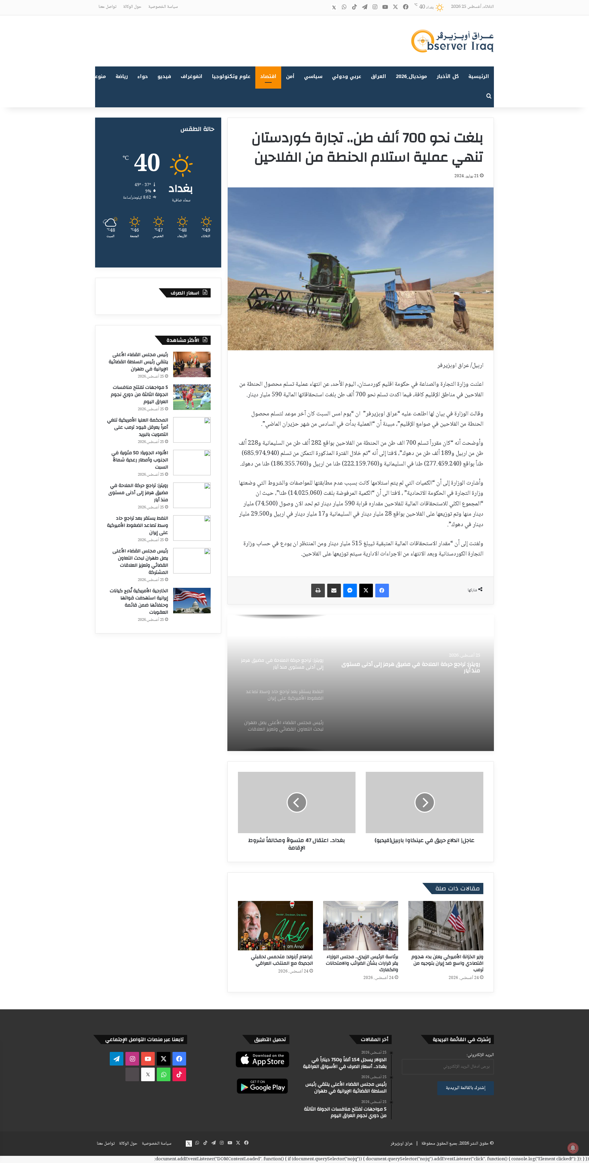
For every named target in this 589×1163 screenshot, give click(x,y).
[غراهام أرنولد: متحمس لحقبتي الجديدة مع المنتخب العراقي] (275, 925)
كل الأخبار (448, 76)
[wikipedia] (324, 7)
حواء (142, 76)
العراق (378, 76)
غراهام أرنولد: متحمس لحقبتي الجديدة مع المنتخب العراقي (282, 960)
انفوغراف (191, 76)
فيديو (164, 76)
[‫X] (366, 590)
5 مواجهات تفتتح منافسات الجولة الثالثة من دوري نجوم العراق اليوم (139, 394)
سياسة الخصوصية (163, 7)
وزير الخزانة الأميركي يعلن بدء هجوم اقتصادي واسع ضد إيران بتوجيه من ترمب (447, 963)
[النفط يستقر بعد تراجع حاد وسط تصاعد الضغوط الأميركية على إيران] (192, 528)
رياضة (122, 76)
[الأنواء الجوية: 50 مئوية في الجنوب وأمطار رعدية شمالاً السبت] (192, 462)
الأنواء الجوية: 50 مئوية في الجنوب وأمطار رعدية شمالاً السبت (139, 460)
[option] (360, 683)
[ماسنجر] (350, 590)
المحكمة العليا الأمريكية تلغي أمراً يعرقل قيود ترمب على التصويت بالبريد (137, 427)
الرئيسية (478, 76)
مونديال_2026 (411, 76)
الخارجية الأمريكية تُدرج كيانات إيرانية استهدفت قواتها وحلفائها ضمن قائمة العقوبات (139, 601)
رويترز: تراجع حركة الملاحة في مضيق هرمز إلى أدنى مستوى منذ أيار (411, 667)
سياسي (313, 76)
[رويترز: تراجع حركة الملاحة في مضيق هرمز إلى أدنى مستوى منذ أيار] (360, 683)
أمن (290, 76)
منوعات (97, 76)
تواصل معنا (107, 7)
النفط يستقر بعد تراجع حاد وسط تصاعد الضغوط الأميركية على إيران (137, 525)
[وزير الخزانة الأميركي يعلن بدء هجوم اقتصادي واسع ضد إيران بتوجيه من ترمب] (445, 925)
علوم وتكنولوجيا (231, 76)
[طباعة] (318, 590)
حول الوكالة (132, 7)
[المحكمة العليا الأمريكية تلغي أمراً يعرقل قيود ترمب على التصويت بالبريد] (192, 430)
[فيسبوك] (382, 590)
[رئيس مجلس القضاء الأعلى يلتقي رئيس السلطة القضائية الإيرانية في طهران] (192, 364)
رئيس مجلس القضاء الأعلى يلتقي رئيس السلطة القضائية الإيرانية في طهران (138, 361)
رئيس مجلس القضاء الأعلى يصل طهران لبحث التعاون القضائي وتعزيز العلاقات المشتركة (140, 562)
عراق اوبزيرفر (402, 1143)
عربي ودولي (346, 76)
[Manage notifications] (573, 1148)
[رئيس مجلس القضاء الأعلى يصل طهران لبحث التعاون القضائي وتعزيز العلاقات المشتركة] (192, 560)
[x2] (334, 7)
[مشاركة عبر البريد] (334, 590)
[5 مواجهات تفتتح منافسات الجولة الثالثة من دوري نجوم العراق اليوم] (192, 397)
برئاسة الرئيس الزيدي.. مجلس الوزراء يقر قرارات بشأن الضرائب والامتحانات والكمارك (362, 963)
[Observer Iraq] (452, 41)
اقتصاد (268, 76)
